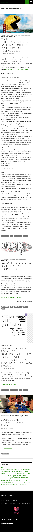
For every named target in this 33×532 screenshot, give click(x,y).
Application (11, 468)
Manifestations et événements (19, 416)
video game (17, 484)
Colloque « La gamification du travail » (12, 422)
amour (6, 468)
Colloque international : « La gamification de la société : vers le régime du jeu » (14, 44)
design (13, 469)
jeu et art (8, 477)
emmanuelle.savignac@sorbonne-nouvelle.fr (17, 69)
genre (27, 471)
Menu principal (31, 2)
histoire (3, 473)
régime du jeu (18, 235)
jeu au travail (17, 306)
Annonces (3, 257)
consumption (9, 469)
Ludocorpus (4, 2)
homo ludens (12, 473)
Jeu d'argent (11, 476)
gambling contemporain (11, 471)
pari (4, 482)
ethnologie (3, 471)
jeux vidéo (6, 480)
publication (16, 482)
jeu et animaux (3, 477)
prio (12, 235)
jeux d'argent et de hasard (19, 478)
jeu (11, 306)
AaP (2, 468)
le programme (8, 448)
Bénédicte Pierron (17, 468)
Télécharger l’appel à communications (11, 297)
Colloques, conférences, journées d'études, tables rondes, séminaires (13, 259)
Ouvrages (9, 345)
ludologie (28, 480)
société (25, 235)
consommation (3, 469)
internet (26, 473)
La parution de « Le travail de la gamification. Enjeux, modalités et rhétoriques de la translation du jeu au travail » (16, 357)
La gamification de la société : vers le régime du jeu (16, 266)
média (2, 482)
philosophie (9, 482)
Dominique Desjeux (20, 469)
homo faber (7, 473)
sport (6, 484)
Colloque (3, 35)
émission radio (4, 486)
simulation (23, 482)
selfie (20, 482)
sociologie (29, 482)
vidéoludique (24, 484)
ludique (25, 306)
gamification (5, 235)
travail (26, 390)
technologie (11, 484)
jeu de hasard (22, 476)
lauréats (13, 480)
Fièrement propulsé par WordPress (8, 530)
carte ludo (24, 468)
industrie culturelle (19, 473)
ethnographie (27, 469)
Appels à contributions (13, 257)
